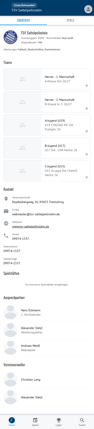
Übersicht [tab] (23, 20)
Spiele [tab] (70, 20)
